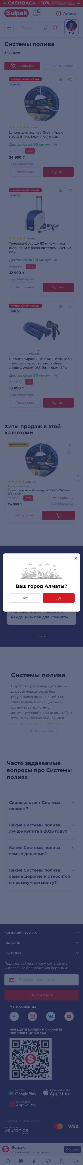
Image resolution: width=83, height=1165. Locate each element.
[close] (75, 558)
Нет (24, 598)
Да (58, 598)
